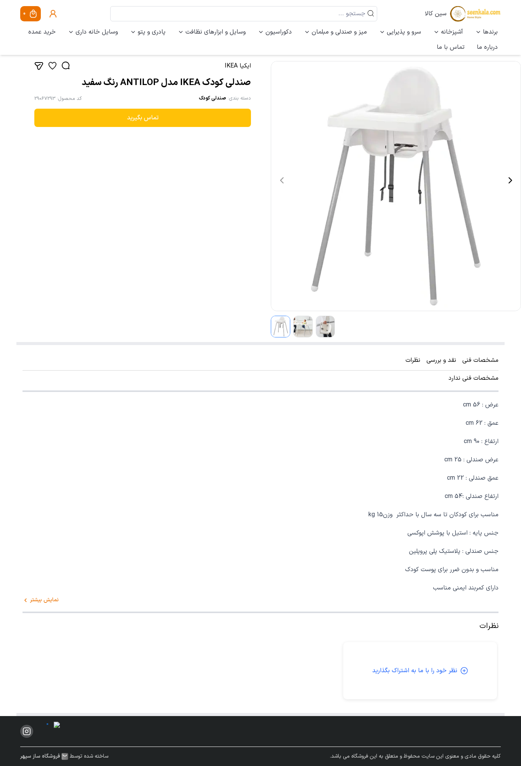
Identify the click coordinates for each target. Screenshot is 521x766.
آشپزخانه (452, 32)
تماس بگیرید (143, 117)
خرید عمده (42, 32)
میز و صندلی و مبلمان (339, 32)
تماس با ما (451, 47)
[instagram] (26, 731)
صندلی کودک (212, 98)
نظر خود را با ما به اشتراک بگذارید (414, 670)
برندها (490, 32)
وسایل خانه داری (97, 32)
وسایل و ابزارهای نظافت (215, 32)
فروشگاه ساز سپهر (40, 756)
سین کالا (436, 13)
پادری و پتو (152, 32)
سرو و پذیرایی (404, 32)
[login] (53, 13)
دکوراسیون (278, 32)
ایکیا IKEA (238, 66)
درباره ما (487, 47)
